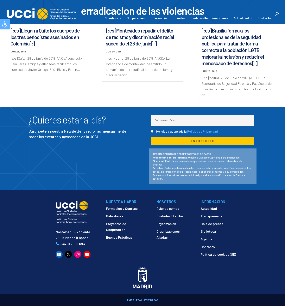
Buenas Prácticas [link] (119, 237)
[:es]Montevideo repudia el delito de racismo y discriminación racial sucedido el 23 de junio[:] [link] (140, 37)
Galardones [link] (114, 216)
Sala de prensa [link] (212, 224)
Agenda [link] (206, 239)
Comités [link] (180, 18)
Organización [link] (166, 224)
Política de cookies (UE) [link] (218, 254)
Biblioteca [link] (208, 231)
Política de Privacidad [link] (202, 131)
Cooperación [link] (136, 18)
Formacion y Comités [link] (122, 208)
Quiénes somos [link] (167, 208)
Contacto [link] (264, 18)
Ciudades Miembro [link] (170, 216)
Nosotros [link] (111, 18)
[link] (5, 24)
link (160, 178)
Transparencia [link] (211, 216)
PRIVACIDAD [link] (151, 300)
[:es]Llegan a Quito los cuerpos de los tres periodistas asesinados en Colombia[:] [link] (45, 37)
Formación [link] (161, 18)
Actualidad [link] (241, 18)
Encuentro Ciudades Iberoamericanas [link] (209, 16)
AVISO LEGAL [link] (134, 300)
